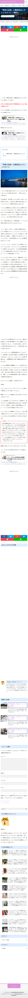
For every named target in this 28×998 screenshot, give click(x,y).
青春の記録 (11, 16)
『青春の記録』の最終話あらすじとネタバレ (14, 154)
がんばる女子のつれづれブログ (17, 992)
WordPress (13, 995)
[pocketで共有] (7, 30)
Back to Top (14, 986)
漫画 (19, 5)
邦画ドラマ (14, 5)
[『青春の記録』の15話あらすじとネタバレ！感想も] (4, 718)
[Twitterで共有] (10, 27)
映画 (23, 5)
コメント (3, 756)
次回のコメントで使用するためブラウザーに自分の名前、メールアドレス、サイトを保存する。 (14, 797)
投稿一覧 (19, 681)
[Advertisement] (14, 53)
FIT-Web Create (18, 993)
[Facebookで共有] (4, 27)
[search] (26, 809)
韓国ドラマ (8, 5)
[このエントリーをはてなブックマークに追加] (24, 27)
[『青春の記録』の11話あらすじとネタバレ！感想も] (4, 731)
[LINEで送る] (20, 30)
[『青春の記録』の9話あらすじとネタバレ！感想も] (4, 705)
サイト (2, 787)
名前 (2, 773)
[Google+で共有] (17, 27)
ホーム (2, 5)
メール (3, 780)
